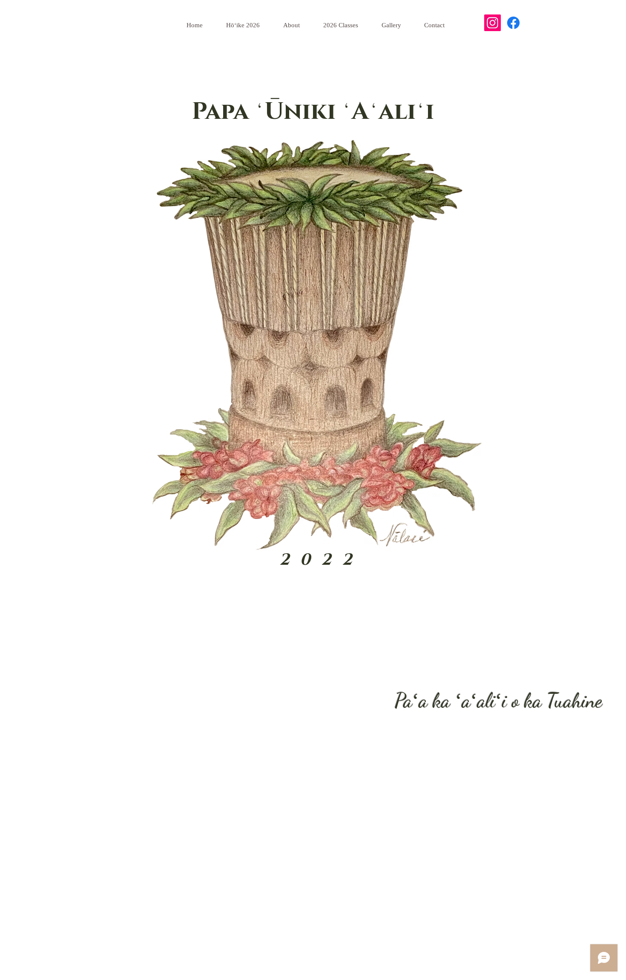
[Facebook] (513, 22)
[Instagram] (492, 22)
